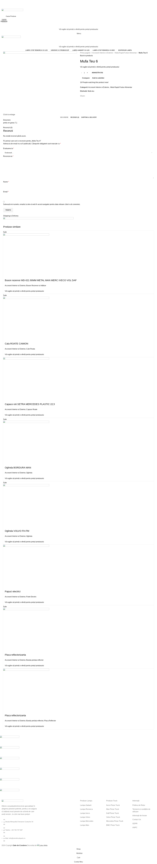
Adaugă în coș (97, 72)
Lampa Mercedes (86, 821)
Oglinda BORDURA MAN (18, 467)
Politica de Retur (138, 805)
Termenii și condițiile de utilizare (141, 810)
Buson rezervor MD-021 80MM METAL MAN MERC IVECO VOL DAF (41, 280)
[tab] (64, 117)
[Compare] (17, 274)
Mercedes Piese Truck (114, 821)
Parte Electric (31, 597)
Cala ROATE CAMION (16, 343)
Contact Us (136, 819)
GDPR (134, 823)
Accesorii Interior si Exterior (102, 53)
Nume (6, 182)
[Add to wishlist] (23, 274)
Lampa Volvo (85, 817)
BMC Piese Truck (113, 825)
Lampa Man (84, 825)
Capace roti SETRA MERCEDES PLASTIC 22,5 (30, 404)
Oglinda (29, 473)
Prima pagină (85, 53)
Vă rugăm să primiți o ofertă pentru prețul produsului (78, 29)
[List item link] (20, 830)
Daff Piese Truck (112, 813)
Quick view (11, 274)
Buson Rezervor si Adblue (36, 285)
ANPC (134, 827)
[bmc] (77, 768)
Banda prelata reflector (34, 660)
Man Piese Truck (112, 809)
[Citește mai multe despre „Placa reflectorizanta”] (6, 709)
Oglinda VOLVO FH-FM (17, 531)
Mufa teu (91, 91)
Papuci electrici (13, 591)
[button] (6, 274)
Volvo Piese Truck (113, 817)
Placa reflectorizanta (15, 654)
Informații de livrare (139, 815)
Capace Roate (31, 409)
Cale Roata (30, 349)
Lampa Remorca (86, 809)
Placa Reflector (50, 721)
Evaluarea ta (8, 148)
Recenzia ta (8, 156)
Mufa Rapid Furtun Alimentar (126, 53)
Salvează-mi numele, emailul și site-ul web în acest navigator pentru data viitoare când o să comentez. (41, 204)
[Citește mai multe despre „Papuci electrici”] (6, 585)
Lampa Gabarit (85, 805)
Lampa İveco (85, 813)
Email (6, 192)
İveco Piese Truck (113, 805)
